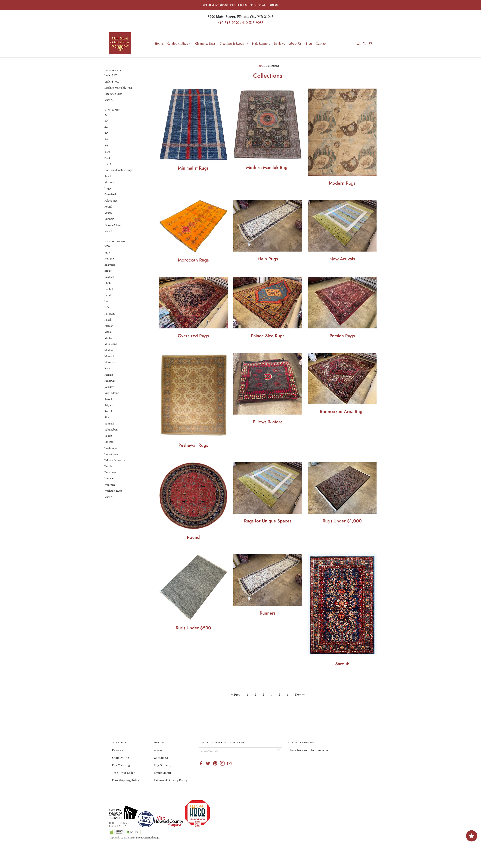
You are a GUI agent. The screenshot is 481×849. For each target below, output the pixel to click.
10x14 (107, 164)
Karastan (109, 313)
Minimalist (110, 344)
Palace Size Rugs (267, 335)
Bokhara (109, 277)
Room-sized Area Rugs (342, 411)
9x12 (107, 157)
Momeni (109, 356)
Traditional (110, 448)
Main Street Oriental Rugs (144, 837)
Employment (162, 773)
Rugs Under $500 (193, 628)
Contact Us (161, 758)
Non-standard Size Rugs (118, 170)
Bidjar (107, 270)
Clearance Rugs (205, 43)
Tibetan (108, 441)
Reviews (279, 43)
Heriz (107, 301)
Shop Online (120, 758)
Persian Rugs (342, 335)
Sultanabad (111, 429)
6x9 (106, 145)
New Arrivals (342, 258)
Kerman (108, 325)
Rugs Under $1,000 (342, 521)
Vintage (108, 478)
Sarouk (342, 663)
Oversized (110, 194)
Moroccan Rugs (193, 260)
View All (109, 100)
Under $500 (110, 75)
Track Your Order (123, 773)
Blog (309, 43)
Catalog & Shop (178, 43)
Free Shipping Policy (126, 780)
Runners (268, 613)
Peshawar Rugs (193, 445)
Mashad (108, 338)
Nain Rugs (268, 258)
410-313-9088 (252, 22)
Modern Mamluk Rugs (267, 167)
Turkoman (110, 472)
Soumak (109, 423)
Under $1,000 (111, 81)
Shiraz (108, 417)
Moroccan (110, 362)
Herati (108, 295)
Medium (109, 182)
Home (159, 43)
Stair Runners (261, 43)
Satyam (108, 405)
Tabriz (108, 435)
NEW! (107, 246)
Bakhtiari (109, 264)
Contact (321, 43)
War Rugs (109, 484)
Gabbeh (108, 289)
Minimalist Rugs (193, 168)
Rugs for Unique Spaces (267, 521)
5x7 (106, 133)
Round (193, 537)
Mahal (108, 332)
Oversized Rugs (193, 335)
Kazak (107, 319)
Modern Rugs (342, 183)
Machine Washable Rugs (118, 87)
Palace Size (110, 200)
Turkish (108, 466)
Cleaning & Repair (232, 43)
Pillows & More (268, 421)
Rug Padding (111, 393)
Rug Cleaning (121, 765)
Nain (107, 368)
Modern (108, 350)
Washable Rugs (113, 490)
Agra (107, 252)
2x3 (106, 115)
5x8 (106, 139)
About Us (295, 43)
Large (107, 188)
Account (159, 750)
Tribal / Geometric (115, 460)
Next (298, 694)
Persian (108, 374)
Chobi (107, 283)
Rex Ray (109, 387)
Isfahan (108, 307)
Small (107, 176)
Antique (109, 258)
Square (108, 213)
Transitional (111, 454)
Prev (237, 694)
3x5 (106, 121)
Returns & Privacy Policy (170, 780)
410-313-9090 (228, 22)
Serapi (108, 411)
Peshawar (109, 380)
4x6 (106, 127)
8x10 (107, 151)
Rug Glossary (162, 765)
